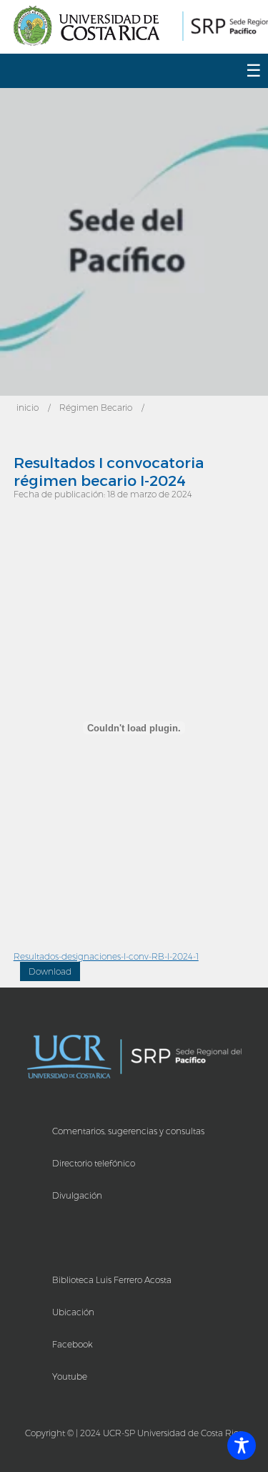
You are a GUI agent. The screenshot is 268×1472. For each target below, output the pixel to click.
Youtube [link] (69, 1376)
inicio (27, 407)
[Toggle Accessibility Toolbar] (241, 1445)
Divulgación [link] (77, 1195)
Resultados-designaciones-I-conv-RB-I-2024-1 (106, 956)
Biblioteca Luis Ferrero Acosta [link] (112, 1279)
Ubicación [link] (73, 1312)
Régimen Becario (95, 407)
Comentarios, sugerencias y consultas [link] (128, 1131)
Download (50, 971)
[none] (90, 26)
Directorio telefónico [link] (93, 1163)
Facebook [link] (72, 1344)
